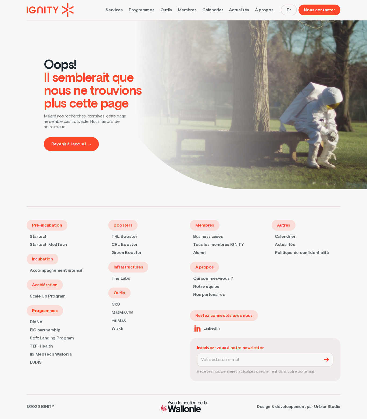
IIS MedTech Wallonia (51, 354)
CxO (115, 304)
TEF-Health (41, 346)
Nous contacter (319, 10)
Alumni (199, 252)
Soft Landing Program (52, 338)
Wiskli (117, 328)
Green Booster (126, 252)
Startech (38, 236)
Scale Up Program (48, 296)
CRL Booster (124, 244)
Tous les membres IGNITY (218, 244)
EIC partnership (45, 330)
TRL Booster (124, 236)
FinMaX (118, 320)
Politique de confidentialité (302, 252)
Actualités (239, 10)
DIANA (36, 322)
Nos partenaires (209, 294)
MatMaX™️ (122, 312)
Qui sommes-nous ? (213, 278)
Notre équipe (206, 286)
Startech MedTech (48, 244)
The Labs (120, 278)
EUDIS (35, 362)
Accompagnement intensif (56, 270)
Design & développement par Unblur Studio (298, 406)
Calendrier (212, 10)
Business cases (208, 236)
